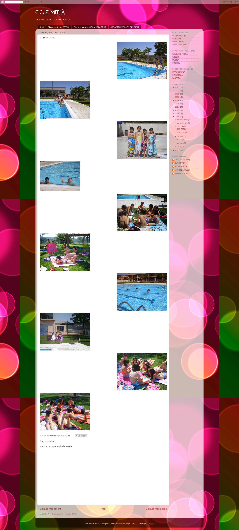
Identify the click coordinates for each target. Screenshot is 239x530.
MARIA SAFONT (181, 166)
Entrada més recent (50, 508)
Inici (42, 27)
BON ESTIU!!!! (182, 129)
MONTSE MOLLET (182, 170)
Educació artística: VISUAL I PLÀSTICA (90, 27)
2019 (177, 100)
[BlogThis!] (79, 435)
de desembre (182, 120)
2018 (177, 104)
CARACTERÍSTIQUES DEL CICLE (124, 27)
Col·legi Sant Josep (182, 160)
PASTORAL (176, 78)
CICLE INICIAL (178, 42)
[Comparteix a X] (81, 435)
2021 (177, 94)
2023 (177, 87)
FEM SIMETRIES (183, 132)
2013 (177, 150)
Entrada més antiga (156, 508)
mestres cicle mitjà (182, 173)
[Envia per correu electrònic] (76, 435)
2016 (177, 110)
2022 (177, 91)
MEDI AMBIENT (178, 72)
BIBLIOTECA (177, 75)
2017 (177, 107)
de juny (180, 126)
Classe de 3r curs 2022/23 (58, 27)
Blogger (152, 524)
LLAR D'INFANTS (179, 36)
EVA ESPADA (180, 163)
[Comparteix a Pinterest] (86, 435)
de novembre (182, 123)
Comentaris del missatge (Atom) (64, 514)
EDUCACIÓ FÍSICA (180, 54)
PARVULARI (177, 39)
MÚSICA (175, 60)
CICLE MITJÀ (50, 13)
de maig (180, 136)
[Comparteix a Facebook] (83, 435)
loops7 (128, 524)
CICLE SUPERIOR (179, 45)
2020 (177, 97)
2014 (177, 117)
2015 (177, 114)
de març (180, 143)
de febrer (181, 146)
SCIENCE (176, 63)
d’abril (179, 140)
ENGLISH (176, 57)
